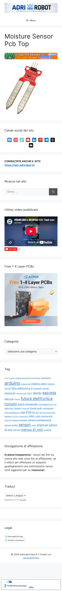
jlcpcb (21, 404)
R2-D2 (35, 412)
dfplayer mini (21, 393)
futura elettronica (37, 398)
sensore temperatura (39, 420)
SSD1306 (16, 430)
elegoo (17, 399)
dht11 (29, 393)
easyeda (49, 393)
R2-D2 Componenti (47, 413)
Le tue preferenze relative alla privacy (34, 582)
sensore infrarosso (19, 420)
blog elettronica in (22, 388)
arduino (12, 383)
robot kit (8, 420)
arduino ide (25, 384)
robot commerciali (44, 416)
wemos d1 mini (32, 429)
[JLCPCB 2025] (31, 58)
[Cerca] (53, 191)
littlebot (17, 408)
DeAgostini (10, 393)
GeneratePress (31, 557)
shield (33, 425)
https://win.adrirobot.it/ (20, 165)
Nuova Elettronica (12, 412)
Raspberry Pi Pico (12, 416)
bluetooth (38, 388)
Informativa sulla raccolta (18, 587)
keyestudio (31, 404)
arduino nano (39, 383)
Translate (22, 500)
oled (22, 412)
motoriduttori (48, 408)
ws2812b (47, 430)
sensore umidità (11, 425)
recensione (23, 416)
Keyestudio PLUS (46, 404)
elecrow (9, 398)
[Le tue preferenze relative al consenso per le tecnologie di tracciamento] (15, 586)
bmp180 (45, 388)
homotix (11, 404)
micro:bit (25, 408)
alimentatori (46, 378)
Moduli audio (36, 408)
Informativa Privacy (15, 536)
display (37, 393)
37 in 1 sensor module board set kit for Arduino (22, 378)
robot (31, 416)
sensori (25, 424)
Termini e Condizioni (16, 540)
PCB (28, 412)
